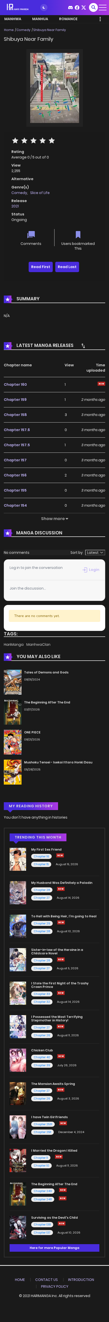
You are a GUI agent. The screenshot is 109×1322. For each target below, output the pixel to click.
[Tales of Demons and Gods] (13, 682)
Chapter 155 (15, 490)
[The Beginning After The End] (13, 711)
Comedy (23, 30)
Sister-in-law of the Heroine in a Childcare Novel (57, 951)
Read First (40, 266)
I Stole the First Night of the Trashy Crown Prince (59, 985)
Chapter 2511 (42, 1132)
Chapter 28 (42, 890)
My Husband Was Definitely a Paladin (61, 883)
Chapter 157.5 (17, 444)
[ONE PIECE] (13, 741)
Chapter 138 (42, 1224)
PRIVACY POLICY (54, 1286)
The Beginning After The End (47, 702)
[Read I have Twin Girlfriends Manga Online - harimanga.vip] (18, 1126)
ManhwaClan (38, 644)
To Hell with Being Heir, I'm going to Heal (64, 916)
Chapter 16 (41, 856)
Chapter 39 (42, 1065)
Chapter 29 (42, 923)
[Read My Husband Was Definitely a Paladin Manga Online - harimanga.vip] (18, 892)
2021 (15, 206)
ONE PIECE (32, 732)
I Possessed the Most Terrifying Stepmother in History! (57, 1018)
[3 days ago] (61, 922)
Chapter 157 (15, 460)
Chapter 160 (15, 384)
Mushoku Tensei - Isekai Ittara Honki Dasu (58, 762)
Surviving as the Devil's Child (54, 1217)
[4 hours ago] (60, 855)
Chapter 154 (15, 505)
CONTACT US (46, 1279)
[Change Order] (83, 345)
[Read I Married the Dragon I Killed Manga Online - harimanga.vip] (18, 1160)
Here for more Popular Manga (54, 1248)
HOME (20, 1279)
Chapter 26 (42, 1035)
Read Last (67, 266)
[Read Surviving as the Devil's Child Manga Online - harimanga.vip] (18, 1227)
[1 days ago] (63, 1190)
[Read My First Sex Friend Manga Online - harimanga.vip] (18, 858)
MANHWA (12, 18)
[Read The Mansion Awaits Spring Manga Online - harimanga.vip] (18, 1093)
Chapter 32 (42, 1002)
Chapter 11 (41, 1158)
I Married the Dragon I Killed (54, 1150)
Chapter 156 (15, 475)
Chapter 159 (15, 399)
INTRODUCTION (81, 1279)
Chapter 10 (41, 1166)
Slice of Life (40, 192)
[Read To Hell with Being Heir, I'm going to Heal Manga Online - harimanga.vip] (18, 925)
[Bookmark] (78, 235)
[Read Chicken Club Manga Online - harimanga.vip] (18, 1059)
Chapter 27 (42, 898)
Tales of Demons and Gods (46, 672)
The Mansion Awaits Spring (53, 1084)
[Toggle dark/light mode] (43, 7)
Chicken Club (42, 1050)
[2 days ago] (59, 1157)
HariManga (14, 644)
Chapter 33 (42, 994)
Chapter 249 (43, 1191)
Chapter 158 (15, 414)
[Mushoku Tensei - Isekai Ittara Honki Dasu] (13, 771)
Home (9, 30)
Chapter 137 (42, 1233)
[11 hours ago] (61, 889)
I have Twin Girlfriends (49, 1117)
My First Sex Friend (46, 849)
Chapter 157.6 (17, 429)
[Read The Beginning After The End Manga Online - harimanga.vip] (18, 1193)
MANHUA (40, 18)
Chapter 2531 (43, 1124)
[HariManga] (18, 7)
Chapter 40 (42, 1057)
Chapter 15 (41, 864)
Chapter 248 (43, 1199)
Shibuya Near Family (49, 30)
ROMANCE (68, 18)
